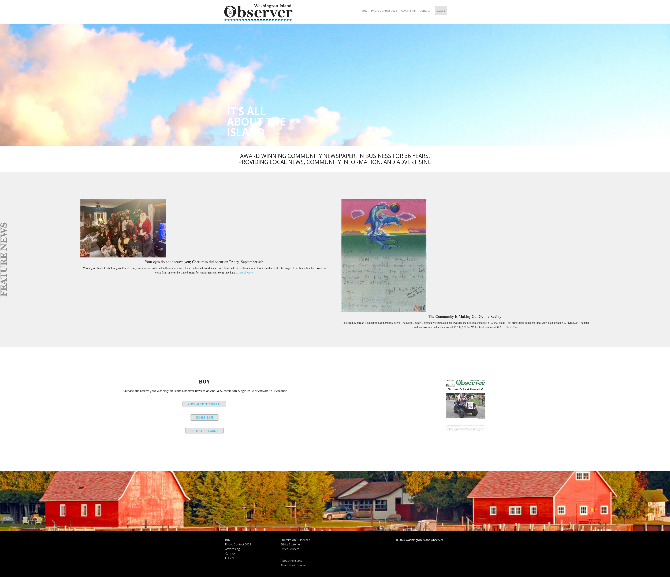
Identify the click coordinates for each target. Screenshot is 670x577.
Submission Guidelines (295, 540)
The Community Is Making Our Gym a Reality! (465, 316)
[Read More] (246, 272)
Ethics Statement (292, 544)
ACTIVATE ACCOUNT (204, 431)
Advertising (232, 549)
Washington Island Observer (260, 13)
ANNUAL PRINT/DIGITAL (204, 404)
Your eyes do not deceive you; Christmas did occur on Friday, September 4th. (204, 261)
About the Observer (294, 565)
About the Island (291, 561)
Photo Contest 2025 (238, 544)
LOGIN (229, 558)
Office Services (290, 549)
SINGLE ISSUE (204, 417)
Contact (230, 553)
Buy (227, 540)
